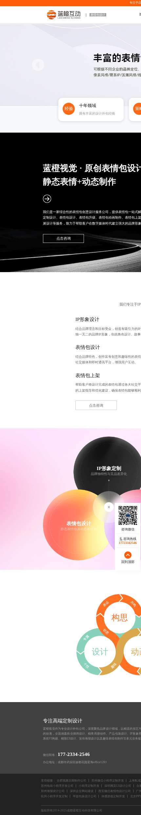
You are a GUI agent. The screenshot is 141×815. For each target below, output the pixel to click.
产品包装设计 (118, 733)
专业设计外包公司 (73, 728)
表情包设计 (98, 14)
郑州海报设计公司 (53, 791)
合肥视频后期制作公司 (71, 780)
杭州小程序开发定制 (54, 796)
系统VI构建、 (52, 738)
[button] (38, 65)
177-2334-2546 (74, 754)
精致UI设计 (68, 738)
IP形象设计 (87, 319)
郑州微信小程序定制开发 (107, 780)
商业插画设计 (76, 733)
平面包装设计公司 (84, 796)
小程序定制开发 (89, 785)
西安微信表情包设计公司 (114, 791)
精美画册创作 (97, 733)
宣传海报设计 (88, 738)
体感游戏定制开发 (113, 796)
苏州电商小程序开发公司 (57, 785)
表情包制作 (116, 738)
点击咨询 (63, 238)
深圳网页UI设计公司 (117, 785)
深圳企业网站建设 (81, 791)
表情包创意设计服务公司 (90, 212)
